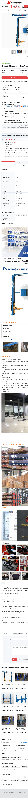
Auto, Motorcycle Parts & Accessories (13, 10)
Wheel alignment (19, 750)
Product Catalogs (22, 742)
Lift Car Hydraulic (14, 780)
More (2, 787)
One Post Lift (24, 780)
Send (14, 659)
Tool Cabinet (4, 748)
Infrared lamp (4, 750)
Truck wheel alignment (20, 745)
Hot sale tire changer (20, 748)
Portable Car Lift (15, 770)
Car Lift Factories (19, 777)
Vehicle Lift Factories (7, 777)
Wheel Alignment (15, 766)
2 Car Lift (5, 780)
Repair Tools (5, 766)
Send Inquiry (14, 77)
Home (2, 10)
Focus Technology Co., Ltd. (18, 792)
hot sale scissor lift (5, 745)
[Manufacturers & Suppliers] (14, 2)
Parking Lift (5, 770)
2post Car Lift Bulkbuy (8, 784)
